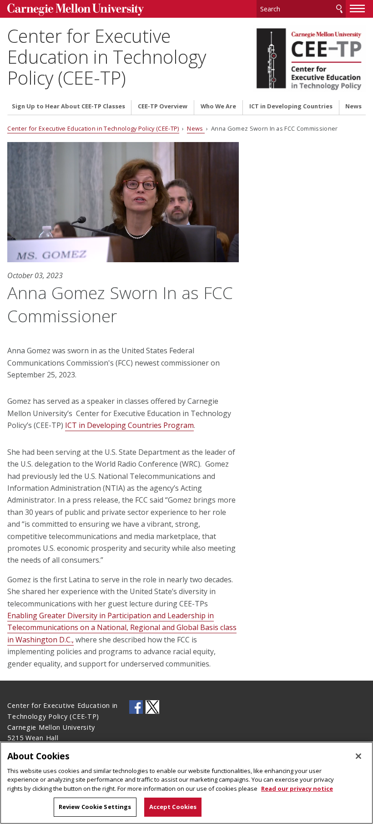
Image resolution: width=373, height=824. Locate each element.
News (353, 106)
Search (339, 9)
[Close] (358, 756)
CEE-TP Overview (162, 106)
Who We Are (218, 106)
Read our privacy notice (297, 788)
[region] (186, 783)
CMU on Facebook (136, 707)
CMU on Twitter (152, 707)
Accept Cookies (173, 807)
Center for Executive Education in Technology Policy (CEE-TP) (106, 56)
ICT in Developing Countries (291, 106)
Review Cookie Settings (95, 807)
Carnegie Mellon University (75, 10)
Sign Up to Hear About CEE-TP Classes (68, 106)
